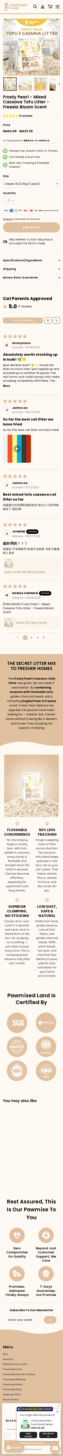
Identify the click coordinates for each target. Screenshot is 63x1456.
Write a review (23, 320)
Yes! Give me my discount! (31, 1442)
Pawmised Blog (12, 1389)
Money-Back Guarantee (20, 277)
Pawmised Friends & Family (19, 1374)
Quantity (9, 193)
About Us (8, 1359)
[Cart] (50, 6)
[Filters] (48, 320)
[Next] (58, 84)
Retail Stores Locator (15, 1364)
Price (6, 125)
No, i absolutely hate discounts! (31, 1449)
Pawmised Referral (14, 1379)
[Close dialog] (58, 1405)
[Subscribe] (50, 1320)
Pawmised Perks (13, 1384)
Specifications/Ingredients (22, 260)
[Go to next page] (44, 637)
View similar (28, 1435)
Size (6, 176)
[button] (11, 116)
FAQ (5, 1354)
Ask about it (48, 1435)
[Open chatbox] (55, 1449)
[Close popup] (57, 1412)
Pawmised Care (12, 1369)
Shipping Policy (12, 1394)
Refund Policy (11, 1399)
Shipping (8, 219)
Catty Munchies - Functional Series (42, 1422)
